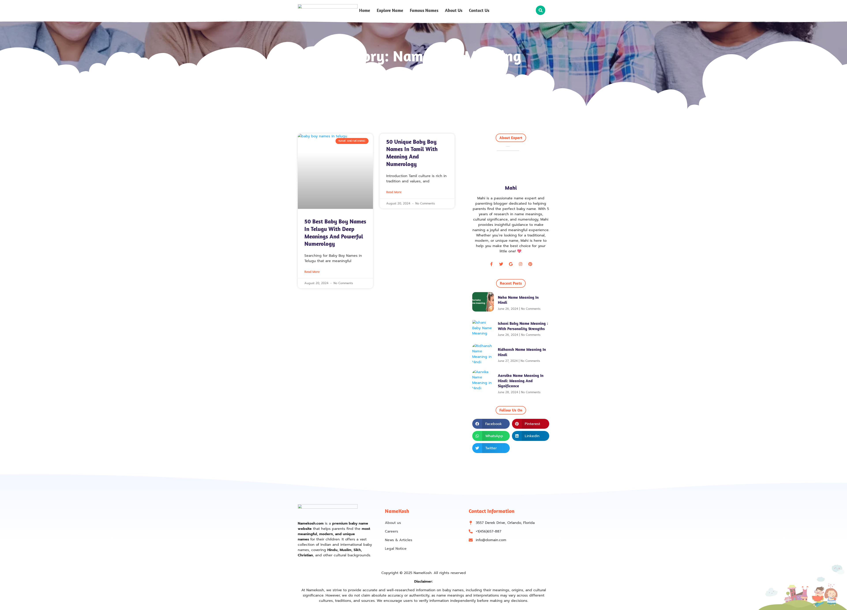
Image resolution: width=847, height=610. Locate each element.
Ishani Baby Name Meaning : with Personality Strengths (523, 326)
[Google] (511, 264)
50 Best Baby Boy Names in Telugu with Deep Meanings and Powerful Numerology (335, 232)
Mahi (511, 187)
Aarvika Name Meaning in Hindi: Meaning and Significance (520, 380)
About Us (453, 10)
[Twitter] (501, 264)
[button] (540, 10)
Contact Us (479, 10)
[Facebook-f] (491, 264)
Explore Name (390, 10)
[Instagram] (521, 264)
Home (364, 10)
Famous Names (424, 10)
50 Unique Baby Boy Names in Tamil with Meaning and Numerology (412, 153)
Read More (312, 272)
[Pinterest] (530, 264)
